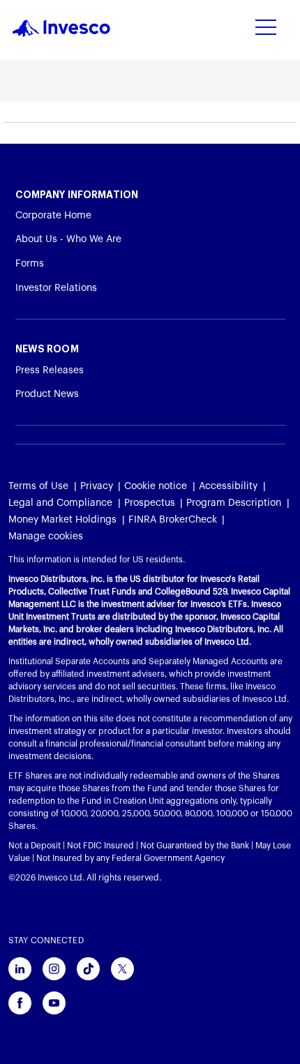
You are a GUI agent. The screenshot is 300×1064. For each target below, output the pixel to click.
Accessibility (228, 486)
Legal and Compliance (60, 503)
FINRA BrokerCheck (172, 520)
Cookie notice (155, 486)
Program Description (233, 503)
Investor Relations (56, 288)
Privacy (96, 486)
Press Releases (49, 370)
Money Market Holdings (62, 520)
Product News (47, 394)
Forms (29, 264)
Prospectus (149, 503)
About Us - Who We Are (68, 239)
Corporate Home (53, 215)
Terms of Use (38, 486)
